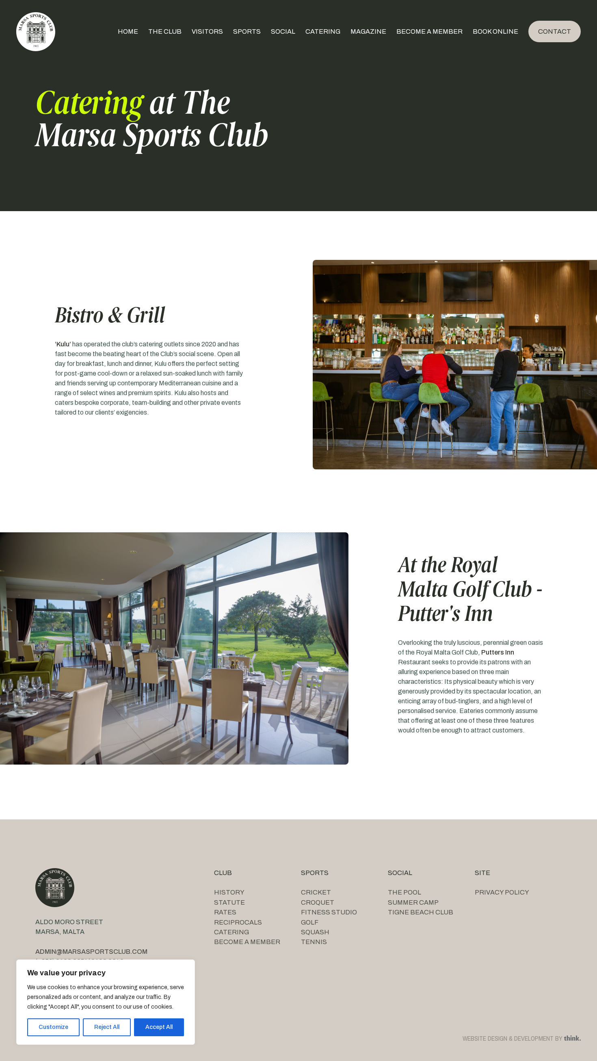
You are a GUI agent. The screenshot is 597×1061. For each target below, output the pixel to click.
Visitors (207, 31)
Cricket (316, 892)
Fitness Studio (329, 912)
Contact (554, 31)
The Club (165, 31)
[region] (105, 1002)
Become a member (247, 941)
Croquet (317, 902)
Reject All (106, 1027)
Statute (229, 902)
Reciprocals (238, 922)
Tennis (314, 941)
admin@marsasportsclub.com (91, 951)
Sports (247, 31)
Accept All (159, 1027)
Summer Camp (413, 902)
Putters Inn (497, 652)
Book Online (495, 31)
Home (128, 31)
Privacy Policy (502, 892)
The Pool (404, 892)
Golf (309, 922)
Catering (322, 31)
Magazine (368, 31)
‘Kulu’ (63, 344)
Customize (53, 1027)
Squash (315, 932)
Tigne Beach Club (420, 912)
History (229, 892)
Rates (225, 912)
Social (283, 31)
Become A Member (429, 31)
